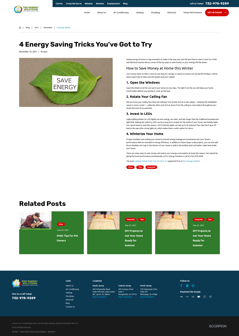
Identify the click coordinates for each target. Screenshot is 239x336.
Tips (140, 167)
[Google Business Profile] (187, 285)
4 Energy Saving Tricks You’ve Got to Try (151, 161)
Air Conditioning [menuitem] (121, 12)
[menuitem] (15, 332)
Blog (125, 3)
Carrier (59, 3)
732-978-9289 (217, 3)
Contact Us (70, 307)
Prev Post (139, 179)
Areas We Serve (74, 3)
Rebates (89, 3)
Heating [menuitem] (140, 12)
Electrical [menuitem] (171, 12)
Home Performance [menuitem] (193, 12)
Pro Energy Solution (191, 161)
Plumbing (70, 296)
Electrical (69, 300)
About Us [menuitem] (101, 12)
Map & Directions (100, 297)
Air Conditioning (72, 289)
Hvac (130, 167)
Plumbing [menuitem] (155, 12)
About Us (69, 286)
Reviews (100, 3)
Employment (113, 3)
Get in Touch (215, 12)
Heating (69, 293)
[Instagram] (193, 285)
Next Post (158, 179)
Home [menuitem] (87, 12)
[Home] (26, 9)
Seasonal (151, 167)
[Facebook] (181, 285)
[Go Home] (20, 28)
